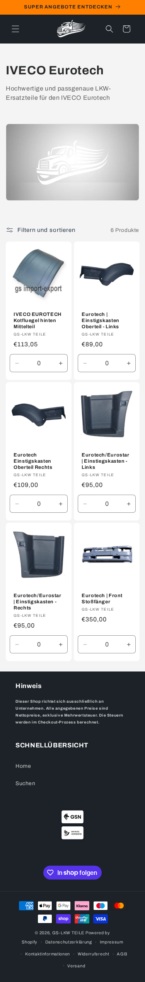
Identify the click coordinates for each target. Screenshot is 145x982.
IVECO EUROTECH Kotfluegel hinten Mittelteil (38, 320)
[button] (15, 28)
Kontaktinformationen (47, 954)
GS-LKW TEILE (68, 932)
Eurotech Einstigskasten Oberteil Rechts (33, 461)
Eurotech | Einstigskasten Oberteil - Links (100, 320)
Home (23, 766)
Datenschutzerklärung (68, 942)
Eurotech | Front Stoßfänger (102, 598)
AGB (122, 954)
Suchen (25, 783)
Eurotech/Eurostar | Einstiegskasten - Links (106, 461)
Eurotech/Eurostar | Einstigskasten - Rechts (37, 602)
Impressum (111, 942)
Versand (76, 966)
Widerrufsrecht (93, 954)
